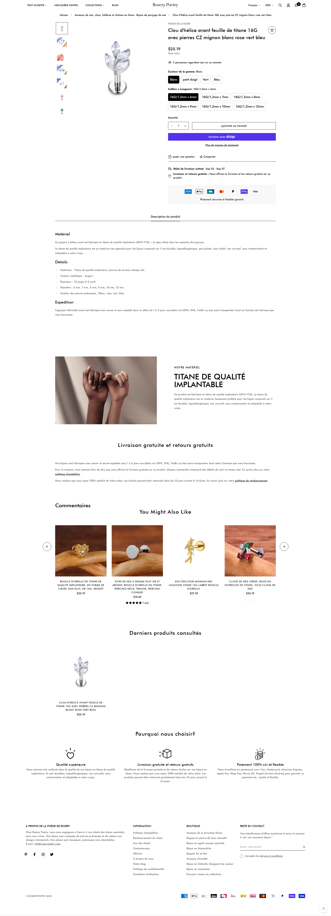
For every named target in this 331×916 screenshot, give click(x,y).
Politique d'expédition (145, 833)
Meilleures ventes (66, 5)
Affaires (137, 853)
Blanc (173, 79)
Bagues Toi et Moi (197, 853)
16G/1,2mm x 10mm (216, 106)
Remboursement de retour (148, 838)
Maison (64, 15)
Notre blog (139, 864)
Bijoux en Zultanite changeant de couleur (210, 864)
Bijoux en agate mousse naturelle (205, 843)
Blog (115, 5)
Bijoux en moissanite (198, 869)
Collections (94, 5)
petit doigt (190, 79)
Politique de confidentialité (148, 869)
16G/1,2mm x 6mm (183, 97)
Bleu (217, 79)
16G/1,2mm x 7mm (215, 97)
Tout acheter (35, 5)
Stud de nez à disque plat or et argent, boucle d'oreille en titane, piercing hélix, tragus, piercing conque (137, 587)
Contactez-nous (141, 848)
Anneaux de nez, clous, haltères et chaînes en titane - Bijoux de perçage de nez (120, 15)
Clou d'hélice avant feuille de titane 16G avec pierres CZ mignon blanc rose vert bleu (81, 706)
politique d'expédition (67, 474)
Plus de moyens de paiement (221, 145)
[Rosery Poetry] (165, 5)
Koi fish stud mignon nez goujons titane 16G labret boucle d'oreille (194, 585)
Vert (205, 79)
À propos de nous (143, 859)
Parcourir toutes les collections (204, 874)
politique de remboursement (251, 481)
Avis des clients (141, 843)
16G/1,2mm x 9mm (183, 106)
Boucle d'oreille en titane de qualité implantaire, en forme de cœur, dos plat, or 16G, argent (80, 585)
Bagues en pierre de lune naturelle (207, 838)
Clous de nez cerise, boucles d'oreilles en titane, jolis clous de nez (250, 585)
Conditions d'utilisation (146, 874)
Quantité (173, 118)
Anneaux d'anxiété (197, 859)
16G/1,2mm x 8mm (247, 97)
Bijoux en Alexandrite (199, 848)
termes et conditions (271, 856)
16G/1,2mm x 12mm (250, 106)
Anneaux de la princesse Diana (204, 833)
